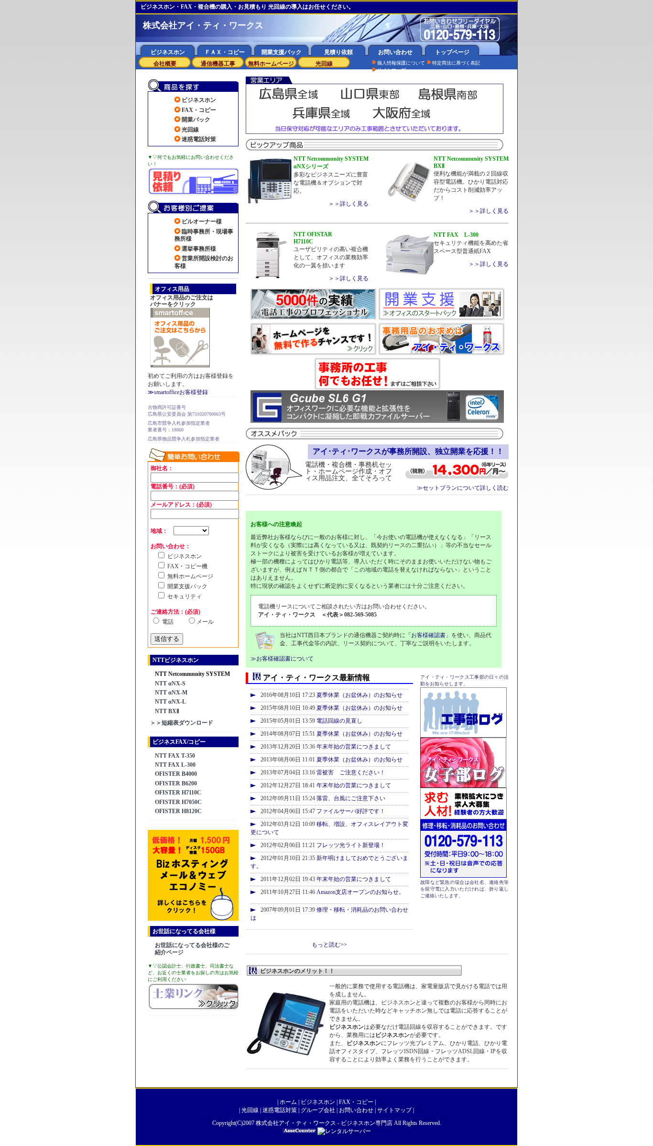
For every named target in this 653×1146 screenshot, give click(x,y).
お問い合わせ (395, 52)
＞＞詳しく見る (348, 203)
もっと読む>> (329, 944)
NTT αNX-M (171, 692)
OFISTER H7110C (178, 792)
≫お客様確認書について (282, 658)
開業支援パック (281, 52)
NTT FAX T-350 (175, 755)
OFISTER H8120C (178, 811)
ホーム (288, 1102)
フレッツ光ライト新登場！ (350, 845)
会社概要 (164, 63)
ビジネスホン (168, 52)
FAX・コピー (199, 110)
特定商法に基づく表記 (456, 63)
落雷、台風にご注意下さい (350, 798)
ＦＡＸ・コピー (225, 52)
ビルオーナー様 (202, 221)
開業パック (196, 119)
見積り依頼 (338, 52)
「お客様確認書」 (428, 635)
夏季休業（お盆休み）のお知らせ (359, 695)
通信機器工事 (218, 63)
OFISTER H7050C (178, 802)
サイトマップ (391, 70)
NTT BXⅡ (167, 711)
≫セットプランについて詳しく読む (463, 488)
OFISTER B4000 (176, 774)
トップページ (452, 52)
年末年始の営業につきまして (353, 746)
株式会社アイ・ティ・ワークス (296, 1123)
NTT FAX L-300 (175, 764)
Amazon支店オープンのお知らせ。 (360, 892)
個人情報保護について (401, 63)
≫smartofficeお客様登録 (178, 392)
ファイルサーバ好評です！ (350, 811)
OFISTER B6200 (176, 783)
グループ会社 (318, 1110)
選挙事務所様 (199, 248)
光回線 (324, 63)
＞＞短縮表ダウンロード (181, 722)
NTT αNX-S (170, 683)
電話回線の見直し (339, 720)
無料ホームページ (271, 63)
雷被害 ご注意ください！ (350, 772)
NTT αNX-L (170, 701)
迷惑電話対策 (199, 139)
